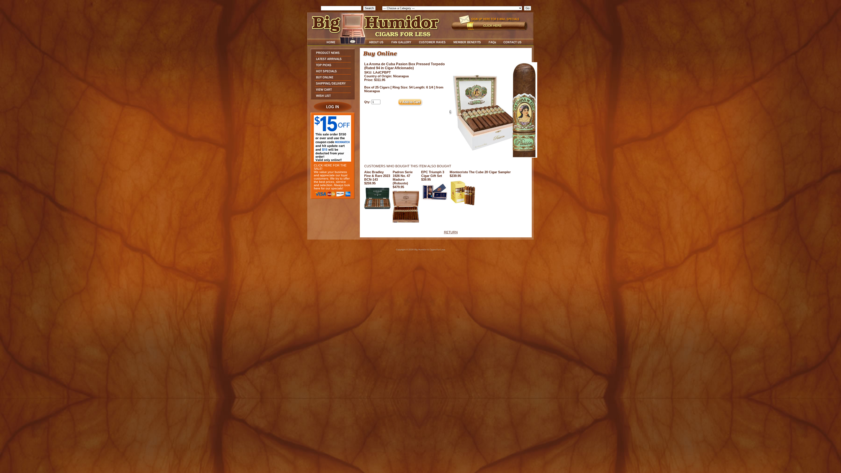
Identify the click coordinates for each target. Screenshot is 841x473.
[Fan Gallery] (401, 44)
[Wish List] (331, 98)
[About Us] (377, 44)
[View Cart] (331, 91)
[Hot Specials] (331, 73)
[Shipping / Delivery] (331, 85)
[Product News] (331, 55)
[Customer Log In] (331, 111)
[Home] (322, 44)
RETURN (451, 232)
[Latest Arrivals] (331, 61)
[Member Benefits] (467, 44)
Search (315, 8)
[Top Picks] (331, 67)
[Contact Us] (517, 44)
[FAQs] (492, 44)
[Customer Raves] (432, 44)
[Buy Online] (331, 79)
